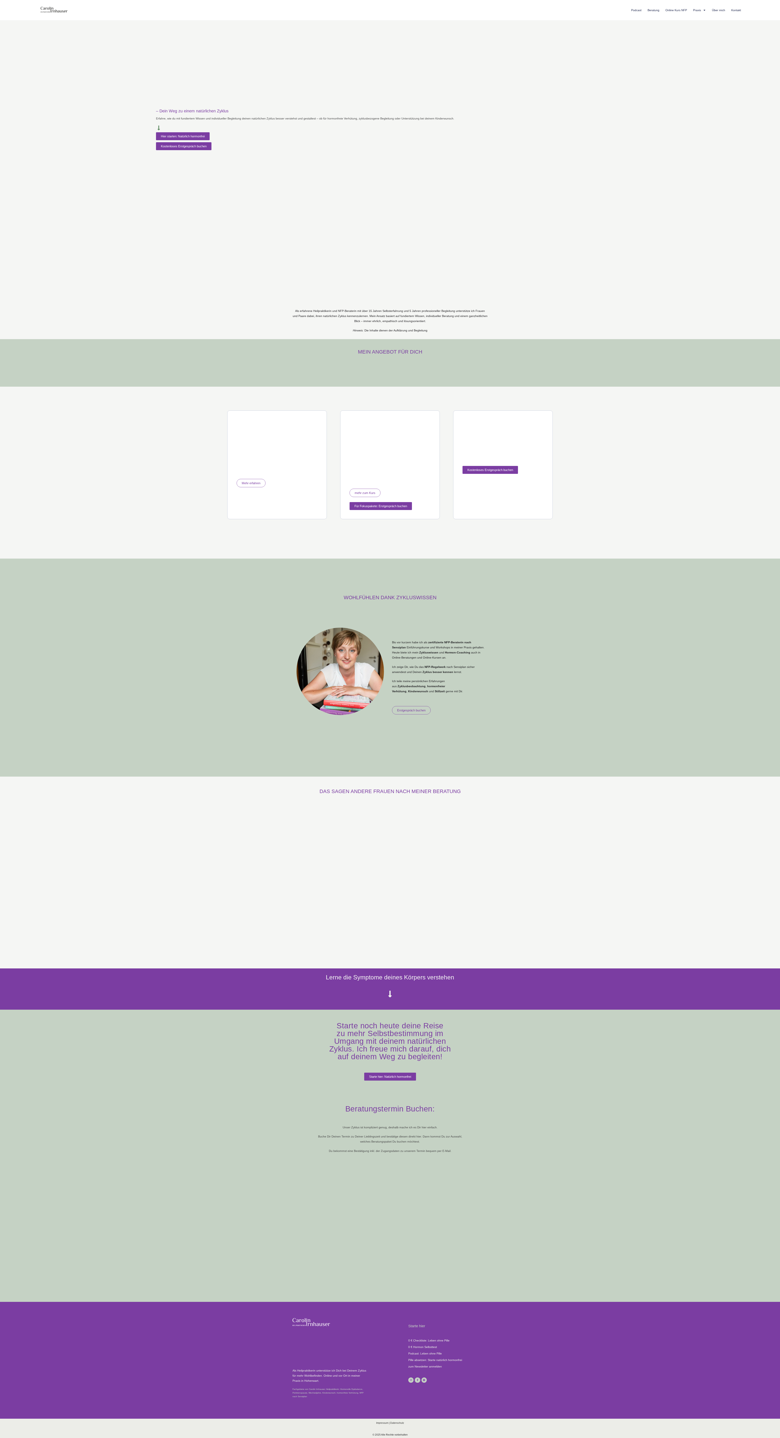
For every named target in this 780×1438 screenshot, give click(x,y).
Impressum (382, 1423)
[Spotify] (424, 1380)
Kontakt (736, 10)
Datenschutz (397, 1423)
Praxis (697, 10)
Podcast (636, 10)
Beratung (653, 10)
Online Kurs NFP (676, 10)
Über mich (718, 10)
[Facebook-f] (417, 1380)
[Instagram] (411, 1380)
